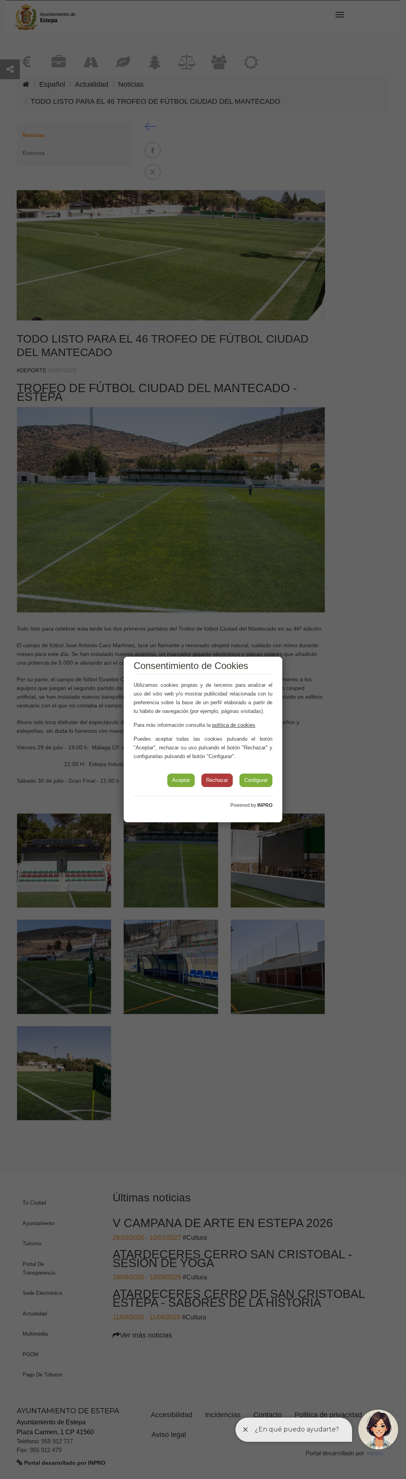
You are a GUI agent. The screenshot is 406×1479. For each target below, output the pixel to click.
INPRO (264, 805)
